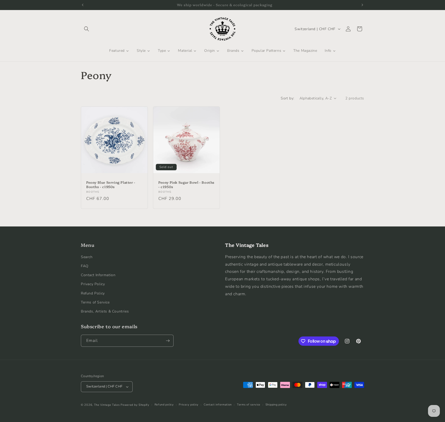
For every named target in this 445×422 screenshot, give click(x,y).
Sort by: (287, 98)
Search (87, 256)
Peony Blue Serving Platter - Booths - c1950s (110, 184)
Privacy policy (189, 405)
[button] (86, 29)
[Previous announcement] (82, 5)
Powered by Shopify (135, 405)
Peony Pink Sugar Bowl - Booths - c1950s (186, 184)
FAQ (85, 265)
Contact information (218, 405)
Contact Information (98, 274)
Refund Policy (93, 293)
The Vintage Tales (107, 405)
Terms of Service (95, 302)
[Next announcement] (362, 5)
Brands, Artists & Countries (105, 311)
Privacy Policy (93, 284)
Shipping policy (276, 405)
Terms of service (248, 405)
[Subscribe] (167, 341)
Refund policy (164, 405)
